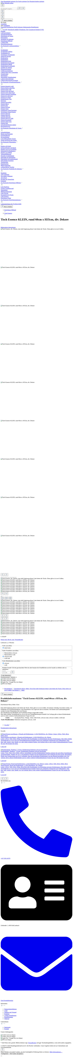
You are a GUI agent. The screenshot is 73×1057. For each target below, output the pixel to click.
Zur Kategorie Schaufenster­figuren (11, 82)
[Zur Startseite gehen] (7, 3)
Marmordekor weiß (9, 654)
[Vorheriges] (2, 574)
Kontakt (3, 31)
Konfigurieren (4, 1053)
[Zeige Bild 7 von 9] (12, 577)
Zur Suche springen (21, 1)
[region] (36, 431)
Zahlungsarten (27, 27)
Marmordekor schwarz (10, 653)
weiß (5, 665)
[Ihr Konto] (2, 17)
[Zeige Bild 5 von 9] (8, 577)
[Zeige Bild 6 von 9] (10, 577)
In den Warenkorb (6, 675)
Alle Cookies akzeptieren (16, 1053)
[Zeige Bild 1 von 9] (1, 577)
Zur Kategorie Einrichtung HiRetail (11, 183)
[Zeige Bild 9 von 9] (15, 577)
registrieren (7, 25)
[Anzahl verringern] (4, 672)
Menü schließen (8, 20)
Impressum (7, 1027)
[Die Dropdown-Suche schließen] (23, 8)
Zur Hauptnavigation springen (35, 1)
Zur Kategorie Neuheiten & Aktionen (11, 169)
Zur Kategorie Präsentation (8, 142)
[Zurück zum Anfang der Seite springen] (2, 1049)
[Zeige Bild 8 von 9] (14, 577)
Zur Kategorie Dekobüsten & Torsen (11, 128)
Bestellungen (35, 27)
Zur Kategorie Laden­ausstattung (10, 46)
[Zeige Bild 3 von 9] (5, 577)
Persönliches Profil (11, 27)
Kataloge (6, 1014)
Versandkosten (32, 1043)
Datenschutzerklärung (10, 1009)
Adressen (20, 27)
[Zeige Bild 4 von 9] (6, 577)
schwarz (6, 663)
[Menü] (2, 5)
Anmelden (4, 24)
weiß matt (7, 658)
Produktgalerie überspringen (9, 728)
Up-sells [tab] (6, 725)
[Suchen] (19, 8)
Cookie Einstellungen (10, 1015)
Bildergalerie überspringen (8, 227)
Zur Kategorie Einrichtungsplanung (11, 200)
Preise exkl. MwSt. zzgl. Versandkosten (12, 639)
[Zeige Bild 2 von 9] (3, 577)
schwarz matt (8, 656)
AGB (5, 1010)
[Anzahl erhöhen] (12, 672)
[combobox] (9, 9)
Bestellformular (8, 1017)
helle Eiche (7, 648)
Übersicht (3, 27)
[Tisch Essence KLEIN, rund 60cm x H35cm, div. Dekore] (17, 267)
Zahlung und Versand (10, 1012)
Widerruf (6, 1018)
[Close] (1, 596)
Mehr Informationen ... (56, 1052)
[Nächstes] (6, 574)
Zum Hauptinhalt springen (8, 1)
